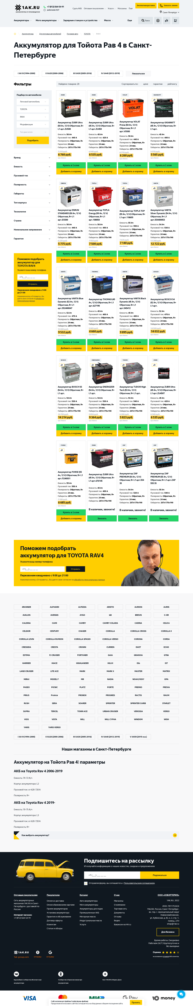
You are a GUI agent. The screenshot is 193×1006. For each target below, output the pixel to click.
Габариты (19, 193)
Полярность (20, 184)
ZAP (124, 445)
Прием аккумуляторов (57, 909)
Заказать (102, 518)
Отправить (32, 284)
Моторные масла (88, 917)
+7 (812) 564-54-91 (55, 6)
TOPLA (94, 183)
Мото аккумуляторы (46, 20)
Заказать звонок (170, 5)
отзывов (166, 956)
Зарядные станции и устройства (80, 20)
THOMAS (95, 272)
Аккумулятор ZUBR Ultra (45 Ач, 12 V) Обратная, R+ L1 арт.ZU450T (163, 390)
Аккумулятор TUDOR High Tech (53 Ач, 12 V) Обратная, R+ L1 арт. (133, 390)
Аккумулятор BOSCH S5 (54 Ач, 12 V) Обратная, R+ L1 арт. (70, 390)
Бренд (17, 157)
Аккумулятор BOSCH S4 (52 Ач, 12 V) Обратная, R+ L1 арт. (163, 302)
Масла (107, 20)
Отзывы (117, 917)
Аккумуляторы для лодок (91, 909)
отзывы (37, 956)
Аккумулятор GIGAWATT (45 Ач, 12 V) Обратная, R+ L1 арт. (163, 125)
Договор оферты (55, 920)
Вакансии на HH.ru (122, 924)
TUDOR (125, 360)
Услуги (83, 924)
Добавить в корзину (71, 171)
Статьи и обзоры (54, 928)
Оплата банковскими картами (61, 905)
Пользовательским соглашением (139, 883)
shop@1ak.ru (173, 924)
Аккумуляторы (21, 20)
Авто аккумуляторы (89, 901)
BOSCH (156, 272)
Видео (117, 920)
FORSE (63, 445)
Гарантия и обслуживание (59, 917)
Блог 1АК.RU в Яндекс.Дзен (112, 980)
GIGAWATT (157, 95)
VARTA (156, 183)
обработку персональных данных (30, 300)
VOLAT (125, 95)
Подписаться (160, 875)
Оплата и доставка (55, 901)
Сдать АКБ (77, 8)
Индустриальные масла (91, 920)
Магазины (122, 8)
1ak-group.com (21, 957)
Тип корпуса (20, 202)
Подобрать (33, 140)
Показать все (138, 73)
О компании (119, 905)
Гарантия (18, 238)
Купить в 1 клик (71, 165)
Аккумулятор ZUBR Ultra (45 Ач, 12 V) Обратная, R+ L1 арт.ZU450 (101, 125)
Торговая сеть (120, 909)
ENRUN (63, 183)
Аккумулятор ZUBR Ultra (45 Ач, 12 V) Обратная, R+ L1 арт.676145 (101, 477)
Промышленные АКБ (89, 913)
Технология (20, 211)
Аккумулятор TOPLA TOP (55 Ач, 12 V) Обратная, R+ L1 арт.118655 (132, 214)
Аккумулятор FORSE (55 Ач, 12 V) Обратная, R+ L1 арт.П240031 (70, 475)
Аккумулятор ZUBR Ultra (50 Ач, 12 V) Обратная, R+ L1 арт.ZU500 (70, 125)
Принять (136, 1002)
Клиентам (51, 924)
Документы (119, 913)
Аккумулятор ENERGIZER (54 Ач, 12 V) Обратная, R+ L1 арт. (101, 390)
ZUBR (63, 95)
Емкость (18, 166)
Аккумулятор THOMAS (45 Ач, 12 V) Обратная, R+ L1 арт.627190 (102, 302)
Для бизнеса (167, 932)
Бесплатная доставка (146, 5)
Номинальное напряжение (28, 229)
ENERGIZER (96, 360)
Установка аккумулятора (58, 913)
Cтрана (17, 220)
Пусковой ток (21, 175)
